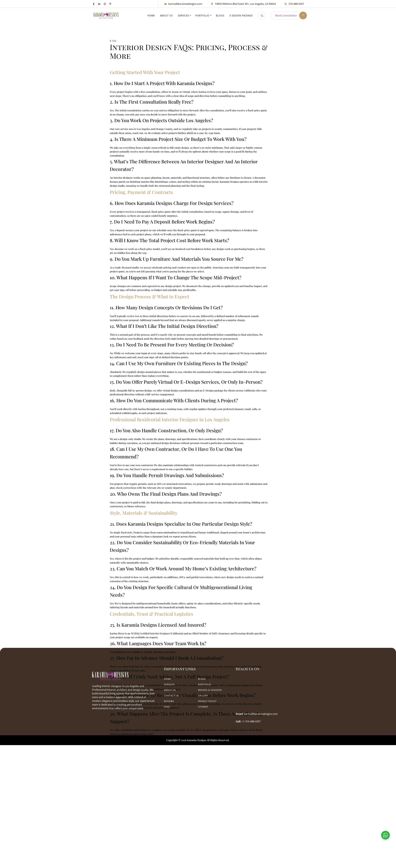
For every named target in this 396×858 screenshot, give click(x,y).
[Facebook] (93, 3)
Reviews (169, 701)
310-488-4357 (296, 4)
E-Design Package (241, 15)
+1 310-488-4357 (251, 721)
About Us (166, 15)
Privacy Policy (207, 701)
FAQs (167, 706)
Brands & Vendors (210, 690)
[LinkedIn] (99, 3)
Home (151, 15)
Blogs (220, 15)
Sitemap (203, 706)
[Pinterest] (110, 3)
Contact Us (171, 695)
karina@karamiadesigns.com (185, 4)
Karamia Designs (196, 740)
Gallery (203, 695)
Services (183, 15)
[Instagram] (104, 3)
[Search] (262, 15)
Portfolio (202, 15)
